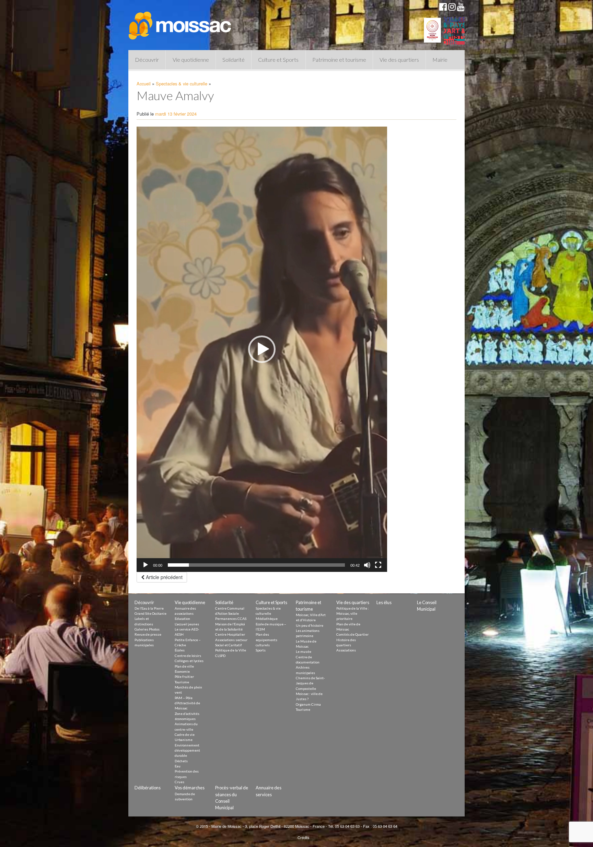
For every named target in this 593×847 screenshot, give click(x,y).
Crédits (304, 837)
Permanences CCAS (230, 618)
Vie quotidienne (191, 59)
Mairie (439, 59)
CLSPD (220, 656)
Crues (179, 782)
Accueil (144, 83)
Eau (178, 766)
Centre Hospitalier (230, 634)
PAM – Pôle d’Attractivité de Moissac (187, 703)
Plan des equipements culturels (266, 639)
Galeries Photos (147, 629)
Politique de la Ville (230, 650)
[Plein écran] (378, 565)
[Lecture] (145, 565)
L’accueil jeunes (187, 624)
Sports (261, 650)
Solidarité (233, 59)
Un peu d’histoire (309, 625)
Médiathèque (267, 618)
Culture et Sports (278, 59)
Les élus (384, 602)
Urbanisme (184, 740)
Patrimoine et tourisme (339, 59)
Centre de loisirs (188, 656)
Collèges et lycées (189, 661)
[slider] (256, 565)
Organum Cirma (308, 704)
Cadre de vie (185, 734)
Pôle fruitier (184, 676)
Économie (182, 671)
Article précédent (163, 577)
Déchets (181, 761)
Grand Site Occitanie (150, 613)
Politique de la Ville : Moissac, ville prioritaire (352, 613)
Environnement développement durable (187, 750)
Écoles (180, 650)
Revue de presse (148, 634)
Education (182, 618)
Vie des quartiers (399, 59)
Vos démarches (190, 787)
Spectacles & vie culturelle (181, 83)
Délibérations (148, 787)
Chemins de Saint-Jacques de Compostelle (310, 683)
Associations (346, 650)
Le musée (303, 651)
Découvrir (147, 59)
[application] (262, 349)
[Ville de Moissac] (180, 22)
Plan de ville (184, 666)
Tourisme (182, 682)
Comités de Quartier (352, 634)
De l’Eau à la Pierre (149, 608)
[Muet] (367, 565)
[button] (262, 349)
